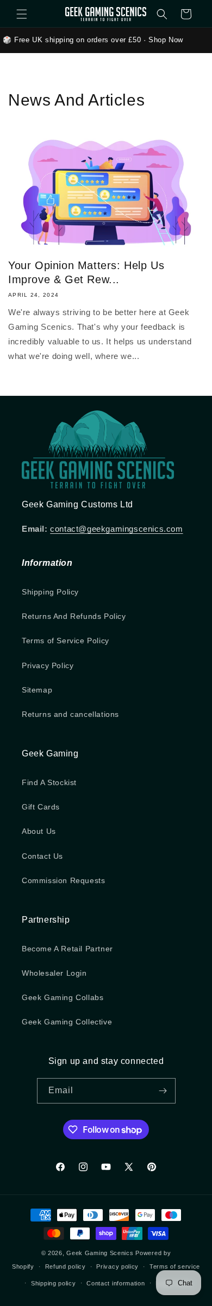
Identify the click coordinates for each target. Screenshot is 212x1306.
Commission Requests (63, 880)
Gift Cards (41, 806)
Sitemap (37, 689)
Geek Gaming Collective (67, 1021)
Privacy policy (117, 1266)
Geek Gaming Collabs (62, 997)
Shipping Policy (50, 591)
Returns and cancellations (70, 714)
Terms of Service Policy (65, 640)
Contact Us (42, 856)
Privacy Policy (47, 665)
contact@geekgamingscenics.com (116, 528)
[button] (22, 14)
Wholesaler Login (54, 973)
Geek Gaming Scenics (99, 1253)
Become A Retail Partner (67, 948)
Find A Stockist (49, 782)
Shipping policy (53, 1283)
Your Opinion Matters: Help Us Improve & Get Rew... (86, 272)
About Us (39, 831)
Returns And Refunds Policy (74, 616)
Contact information (115, 1283)
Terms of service (174, 1266)
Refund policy (65, 1266)
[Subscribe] (163, 1090)
